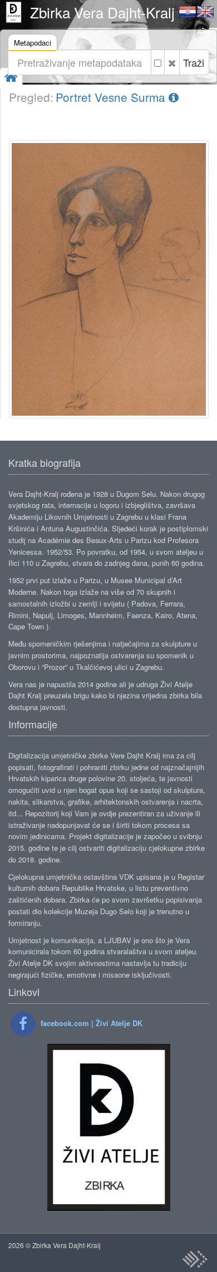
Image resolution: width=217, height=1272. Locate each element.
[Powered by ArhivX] (195, 1259)
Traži (193, 62)
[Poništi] (172, 62)
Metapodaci (32, 42)
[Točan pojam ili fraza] (158, 62)
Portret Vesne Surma (112, 96)
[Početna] (11, 77)
